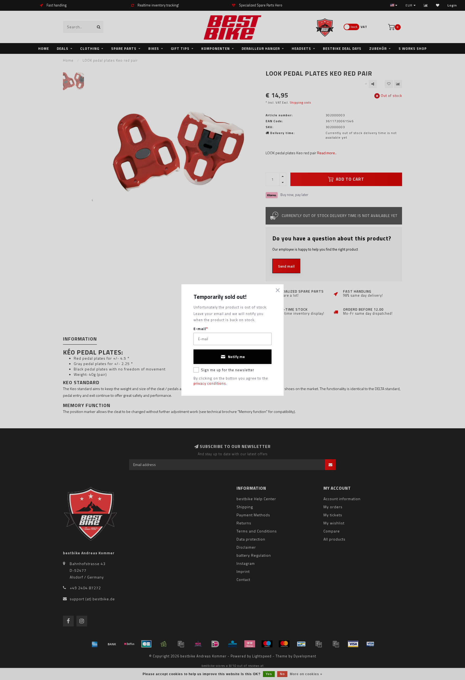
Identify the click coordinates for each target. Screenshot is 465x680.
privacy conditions (209, 383)
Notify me (236, 356)
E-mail (200, 328)
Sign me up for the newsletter (227, 370)
